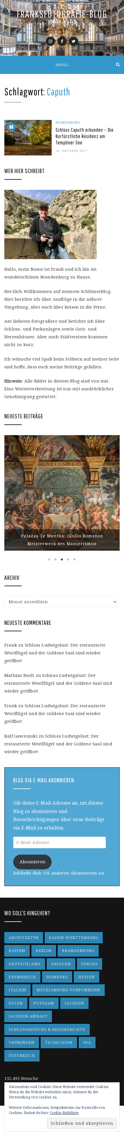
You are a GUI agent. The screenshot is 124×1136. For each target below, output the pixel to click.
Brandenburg (68, 122)
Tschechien (59, 1042)
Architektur (24, 937)
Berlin (44, 950)
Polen (16, 1003)
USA (87, 1042)
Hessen (86, 977)
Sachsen (74, 1003)
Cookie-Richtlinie (64, 1113)
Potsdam (43, 1003)
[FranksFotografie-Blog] (6, 64)
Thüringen (22, 1042)
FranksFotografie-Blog (62, 14)
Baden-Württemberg (73, 937)
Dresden (61, 964)
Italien (17, 990)
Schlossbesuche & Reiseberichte (47, 1029)
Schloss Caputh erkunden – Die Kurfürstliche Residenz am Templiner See (85, 136)
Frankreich (22, 977)
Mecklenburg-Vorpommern (68, 990)
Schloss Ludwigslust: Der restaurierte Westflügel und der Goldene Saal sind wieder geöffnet (55, 653)
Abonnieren (32, 861)
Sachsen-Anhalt (28, 1016)
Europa (89, 964)
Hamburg (57, 977)
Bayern (17, 950)
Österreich (22, 1055)
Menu (62, 64)
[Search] (118, 64)
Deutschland (25, 964)
